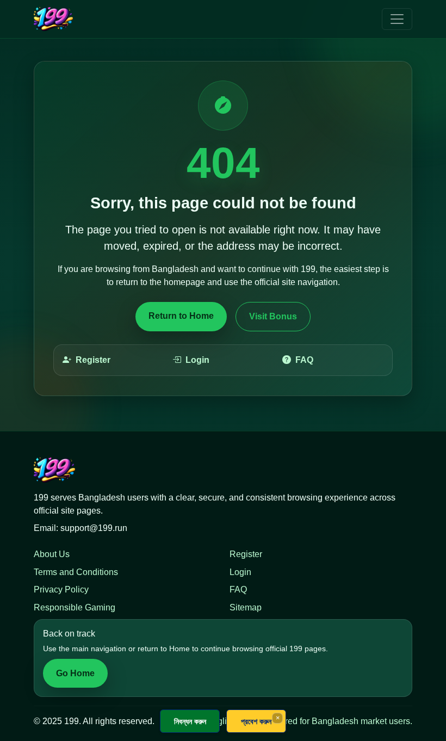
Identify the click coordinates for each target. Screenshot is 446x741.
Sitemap (246, 607)
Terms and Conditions (76, 572)
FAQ (304, 360)
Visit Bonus (273, 316)
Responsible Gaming (74, 607)
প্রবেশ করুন (256, 721)
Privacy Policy (61, 589)
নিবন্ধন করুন (190, 721)
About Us (52, 554)
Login (197, 360)
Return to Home (181, 315)
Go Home (75, 673)
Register (93, 360)
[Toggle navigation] (397, 19)
